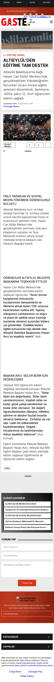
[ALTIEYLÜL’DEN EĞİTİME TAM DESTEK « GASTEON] (16, 21)
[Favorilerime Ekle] (48, 145)
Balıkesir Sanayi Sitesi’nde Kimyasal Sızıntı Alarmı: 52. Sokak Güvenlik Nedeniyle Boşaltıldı (27, 527)
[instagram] (24, 629)
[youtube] (30, 629)
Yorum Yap (27, 583)
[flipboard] (36, 629)
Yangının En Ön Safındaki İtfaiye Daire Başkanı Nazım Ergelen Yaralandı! (26, 510)
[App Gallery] (27, 676)
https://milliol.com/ (23, 665)
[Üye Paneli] (50, 11)
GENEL (21, 55)
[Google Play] (35, 671)
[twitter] (18, 629)
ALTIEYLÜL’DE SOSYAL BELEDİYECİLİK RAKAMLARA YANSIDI (23, 515)
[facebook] (12, 629)
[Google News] (11, 106)
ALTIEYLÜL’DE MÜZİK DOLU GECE (20, 504)
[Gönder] (49, 614)
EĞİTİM (11, 55)
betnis (42, 665)
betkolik (35, 665)
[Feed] (42, 629)
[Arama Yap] (44, 11)
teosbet (48, 665)
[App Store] (15, 671)
